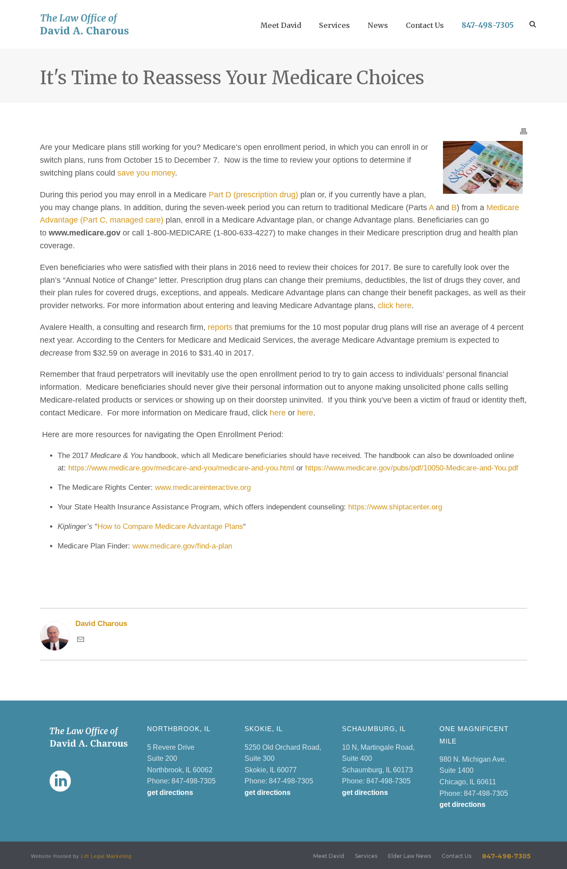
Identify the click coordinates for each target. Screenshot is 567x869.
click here (395, 305)
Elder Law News (409, 856)
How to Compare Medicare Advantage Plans (170, 526)
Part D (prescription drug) (253, 194)
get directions (170, 792)
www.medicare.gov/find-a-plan (182, 546)
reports (220, 327)
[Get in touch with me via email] (80, 640)
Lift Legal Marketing (106, 856)
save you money (146, 172)
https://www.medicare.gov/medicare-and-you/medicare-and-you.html (181, 468)
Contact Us (425, 25)
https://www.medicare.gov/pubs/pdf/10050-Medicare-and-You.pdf (411, 468)
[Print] (523, 131)
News (378, 25)
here (278, 412)
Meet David (280, 25)
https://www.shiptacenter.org (395, 507)
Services (334, 25)
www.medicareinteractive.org (203, 487)
